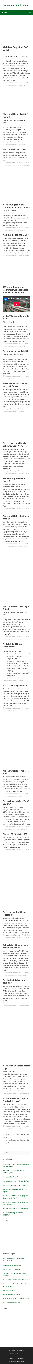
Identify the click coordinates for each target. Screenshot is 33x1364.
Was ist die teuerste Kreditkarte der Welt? (16, 1181)
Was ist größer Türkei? (10, 1177)
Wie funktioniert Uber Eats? (12, 1303)
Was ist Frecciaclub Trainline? (12, 1269)
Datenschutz (21, 1350)
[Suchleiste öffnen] (30, 12)
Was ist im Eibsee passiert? (12, 1294)
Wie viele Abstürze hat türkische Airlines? (16, 1280)
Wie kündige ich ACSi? (10, 1290)
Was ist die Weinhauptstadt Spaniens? (15, 1185)
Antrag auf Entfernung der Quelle (12, 82)
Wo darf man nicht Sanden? (12, 1265)
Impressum (12, 1350)
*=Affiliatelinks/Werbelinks (16, 1358)
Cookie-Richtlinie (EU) (16, 1353)
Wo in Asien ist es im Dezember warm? (16, 1298)
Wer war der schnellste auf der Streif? (15, 1208)
